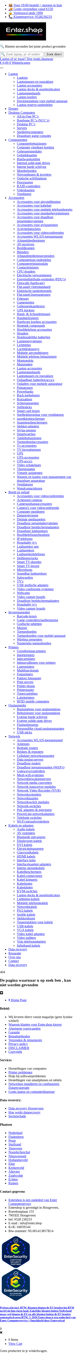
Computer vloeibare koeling (35, 147)
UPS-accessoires (28, 457)
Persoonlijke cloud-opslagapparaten (40, 728)
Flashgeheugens (27, 725)
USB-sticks (24, 732)
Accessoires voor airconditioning (39, 201)
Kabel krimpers (27, 879)
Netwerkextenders (29, 794)
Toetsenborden (27, 631)
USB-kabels (25, 926)
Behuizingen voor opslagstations (38, 713)
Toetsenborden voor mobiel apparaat (41, 635)
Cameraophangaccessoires (34, 504)
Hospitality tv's (27, 542)
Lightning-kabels (28, 899)
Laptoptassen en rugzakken (35, 81)
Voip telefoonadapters (31, 941)
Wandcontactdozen (29, 488)
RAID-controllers (28, 186)
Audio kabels (26, 829)
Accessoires (16, 197)
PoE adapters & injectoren (34, 810)
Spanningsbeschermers (32, 422)
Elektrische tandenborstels (34, 291)
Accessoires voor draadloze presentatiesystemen (35, 219)
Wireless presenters (29, 639)
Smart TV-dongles (29, 562)
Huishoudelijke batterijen (33, 337)
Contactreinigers (28, 267)
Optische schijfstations (32, 178)
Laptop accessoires (29, 85)
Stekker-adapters (28, 426)
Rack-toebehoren (28, 395)
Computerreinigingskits (32, 263)
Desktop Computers (21, 112)
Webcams (23, 593)
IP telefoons (25, 539)
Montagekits (25, 360)
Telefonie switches (29, 817)
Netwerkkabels (27, 907)
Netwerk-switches (29, 806)
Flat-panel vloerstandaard (33, 287)
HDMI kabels (26, 856)
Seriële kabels (26, 914)
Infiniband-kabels (28, 945)
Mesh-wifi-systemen (30, 775)
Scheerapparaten (28, 403)
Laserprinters (25, 666)
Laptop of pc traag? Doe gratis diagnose (26, 59)
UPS (20, 453)
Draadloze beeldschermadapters (38, 527)
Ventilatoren (25, 484)
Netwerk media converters (34, 782)
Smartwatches (26, 434)
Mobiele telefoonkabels (32, 903)
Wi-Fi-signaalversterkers (33, 821)
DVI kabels (24, 845)
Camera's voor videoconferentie (38, 508)
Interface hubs (26, 860)
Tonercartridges (27, 693)
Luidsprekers (25, 550)
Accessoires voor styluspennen (37, 225)
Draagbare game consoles (34, 136)
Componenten (17, 140)
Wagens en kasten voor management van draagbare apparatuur (44, 478)
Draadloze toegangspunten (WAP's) (40, 767)
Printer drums (26, 686)
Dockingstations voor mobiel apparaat (42, 101)
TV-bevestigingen (29, 449)
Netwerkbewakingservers (34, 779)
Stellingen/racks (27, 558)
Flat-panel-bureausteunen (33, 294)
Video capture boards (31, 597)
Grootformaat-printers (31, 651)
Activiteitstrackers (29, 229)
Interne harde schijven (31, 167)
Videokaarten (26, 190)
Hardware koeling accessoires (37, 322)
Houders (22, 333)
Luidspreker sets (28, 546)
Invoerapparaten (19, 612)
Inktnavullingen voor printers (36, 662)
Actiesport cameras (29, 500)
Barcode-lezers (27, 616)
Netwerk (14, 736)
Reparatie (14, 953)
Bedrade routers (27, 748)
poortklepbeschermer (31, 418)
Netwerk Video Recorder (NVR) (39, 790)
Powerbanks (25, 391)
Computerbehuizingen (31, 143)
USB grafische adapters (32, 585)
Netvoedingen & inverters (34, 174)
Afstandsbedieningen (31, 240)
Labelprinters (25, 697)
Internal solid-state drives (33, 163)
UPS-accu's (24, 461)
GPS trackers (25, 310)
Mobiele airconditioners (32, 353)
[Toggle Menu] (1, 67)
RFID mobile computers (33, 701)
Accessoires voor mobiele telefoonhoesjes (44, 209)
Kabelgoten (24, 883)
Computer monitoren (31, 511)
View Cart (15, 1343)
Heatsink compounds (31, 325)
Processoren (25, 182)
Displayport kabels (29, 841)
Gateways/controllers (31, 771)
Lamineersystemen (29, 341)
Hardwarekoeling (28, 159)
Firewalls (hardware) (31, 283)
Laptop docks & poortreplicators (38, 89)
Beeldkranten (26, 248)
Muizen (22, 628)
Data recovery (17, 949)
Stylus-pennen (26, 430)
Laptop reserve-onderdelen (35, 105)
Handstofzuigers (28, 318)
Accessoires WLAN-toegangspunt (40, 236)
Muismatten (25, 364)
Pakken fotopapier (29, 678)
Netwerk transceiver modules (36, 786)
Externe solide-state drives (34, 721)
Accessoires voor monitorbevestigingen (43, 213)
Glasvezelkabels (27, 852)
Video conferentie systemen (35, 589)
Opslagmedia (17, 705)
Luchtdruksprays (28, 349)
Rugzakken (24, 399)
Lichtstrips (24, 345)
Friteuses (23, 298)
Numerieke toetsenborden (34, 643)
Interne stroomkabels (31, 868)
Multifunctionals (28, 670)
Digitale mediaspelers (31, 519)
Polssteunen (25, 387)
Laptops (22, 77)
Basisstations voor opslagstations (38, 709)
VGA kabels (25, 930)
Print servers (25, 682)
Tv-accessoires (27, 445)
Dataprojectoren (27, 515)
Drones (13, 108)
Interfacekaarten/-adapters (34, 864)
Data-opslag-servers (30, 759)
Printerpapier (25, 690)
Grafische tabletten (29, 624)
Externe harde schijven (32, 717)
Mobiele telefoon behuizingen (37, 356)
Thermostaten (26, 469)
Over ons (14, 957)
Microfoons (24, 569)
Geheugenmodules (29, 151)
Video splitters (26, 937)
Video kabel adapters (31, 934)
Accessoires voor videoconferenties (40, 232)
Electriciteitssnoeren (30, 848)
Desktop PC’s (26, 124)
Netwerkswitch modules (33, 802)
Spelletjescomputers (30, 132)
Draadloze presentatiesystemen (37, 523)
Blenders (23, 252)
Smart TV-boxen (28, 566)
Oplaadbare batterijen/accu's (35, 380)
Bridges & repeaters (30, 751)
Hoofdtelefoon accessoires (34, 329)
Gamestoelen (25, 302)
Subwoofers (25, 577)
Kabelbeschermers (29, 872)
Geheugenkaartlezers (31, 306)
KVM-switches (27, 891)
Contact (13, 961)
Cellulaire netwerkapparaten (35, 755)
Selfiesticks (24, 407)
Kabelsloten (25, 887)
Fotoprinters (25, 674)
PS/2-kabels (25, 910)
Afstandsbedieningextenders (35, 256)
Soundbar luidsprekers (32, 573)
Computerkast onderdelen (34, 260)
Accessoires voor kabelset (34, 205)
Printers (13, 647)
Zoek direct (54, 54)
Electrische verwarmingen (34, 275)
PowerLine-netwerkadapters (35, 814)
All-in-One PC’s (28, 116)
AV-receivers (25, 244)
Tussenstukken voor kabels (35, 922)
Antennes (23, 744)
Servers (22, 128)
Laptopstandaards (28, 93)
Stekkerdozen (26, 918)
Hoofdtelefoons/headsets (33, 535)
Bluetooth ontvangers (31, 837)
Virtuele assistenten (29, 473)
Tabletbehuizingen (29, 438)
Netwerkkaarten (27, 798)
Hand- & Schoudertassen (33, 314)
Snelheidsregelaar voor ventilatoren (40, 414)
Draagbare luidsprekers (32, 531)
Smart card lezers (28, 411)
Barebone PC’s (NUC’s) (33, 120)
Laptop (13, 74)
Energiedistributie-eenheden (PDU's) (41, 279)
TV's (20, 581)
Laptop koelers (27, 97)
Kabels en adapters (21, 825)
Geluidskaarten (27, 155)
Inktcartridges (26, 659)
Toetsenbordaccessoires (32, 442)
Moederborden (27, 171)
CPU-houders (26, 271)
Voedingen (24, 194)
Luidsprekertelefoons (31, 554)
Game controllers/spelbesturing (37, 620)
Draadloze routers (29, 763)
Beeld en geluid (18, 492)
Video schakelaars (29, 465)
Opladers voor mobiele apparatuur (39, 383)
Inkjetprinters (25, 655)
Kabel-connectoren (29, 876)
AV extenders (26, 833)
